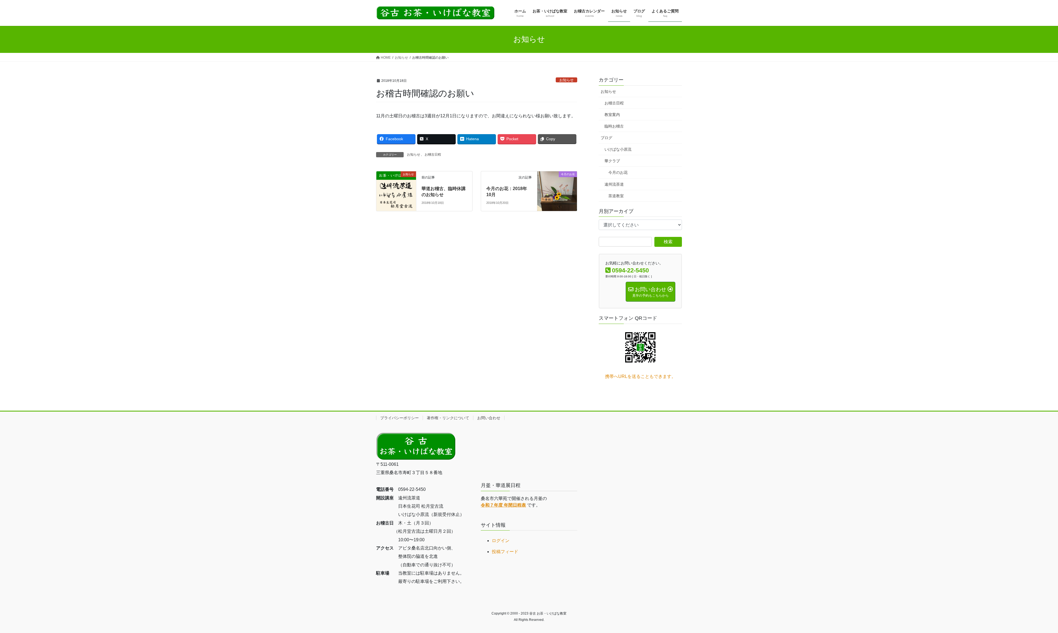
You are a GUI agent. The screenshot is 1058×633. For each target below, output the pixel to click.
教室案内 (612, 114)
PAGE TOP (1030, 609)
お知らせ (566, 80)
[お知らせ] (396, 190)
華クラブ (612, 161)
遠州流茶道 (614, 184)
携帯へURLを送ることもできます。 (640, 376)
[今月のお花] (557, 185)
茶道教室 (616, 196)
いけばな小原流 (617, 149)
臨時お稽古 (614, 126)
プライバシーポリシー (399, 418)
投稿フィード (505, 551)
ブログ (606, 138)
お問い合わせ (488, 418)
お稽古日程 (433, 154)
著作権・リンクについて (448, 418)
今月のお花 (618, 172)
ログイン (500, 540)
